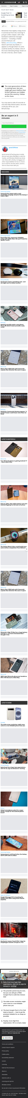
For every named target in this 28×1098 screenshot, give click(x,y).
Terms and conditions (7, 1044)
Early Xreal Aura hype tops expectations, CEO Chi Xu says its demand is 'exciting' (14, 984)
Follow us (15, 26)
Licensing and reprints (8, 1081)
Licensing (4, 1064)
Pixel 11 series (14, 6)
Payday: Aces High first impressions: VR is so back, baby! (14, 1022)
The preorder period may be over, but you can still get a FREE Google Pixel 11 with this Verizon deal (14, 994)
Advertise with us (6, 1078)
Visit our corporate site (14, 1033)
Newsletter (23, 26)
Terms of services (20, 130)
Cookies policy (5, 1054)
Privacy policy (5, 1051)
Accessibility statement (8, 1057)
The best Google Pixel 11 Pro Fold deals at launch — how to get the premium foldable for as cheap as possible (14, 1013)
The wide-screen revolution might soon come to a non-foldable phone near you (14, 1003)
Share (5, 26)
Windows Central (6, 1084)
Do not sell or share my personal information (13, 1088)
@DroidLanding (11, 43)
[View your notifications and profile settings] (15, 2)
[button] (26, 2)
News (3, 21)
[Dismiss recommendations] (26, 10)
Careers (4, 1061)
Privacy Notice (22, 132)
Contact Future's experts (8, 1047)
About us (4, 1071)
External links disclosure (8, 1067)
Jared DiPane (11, 21)
